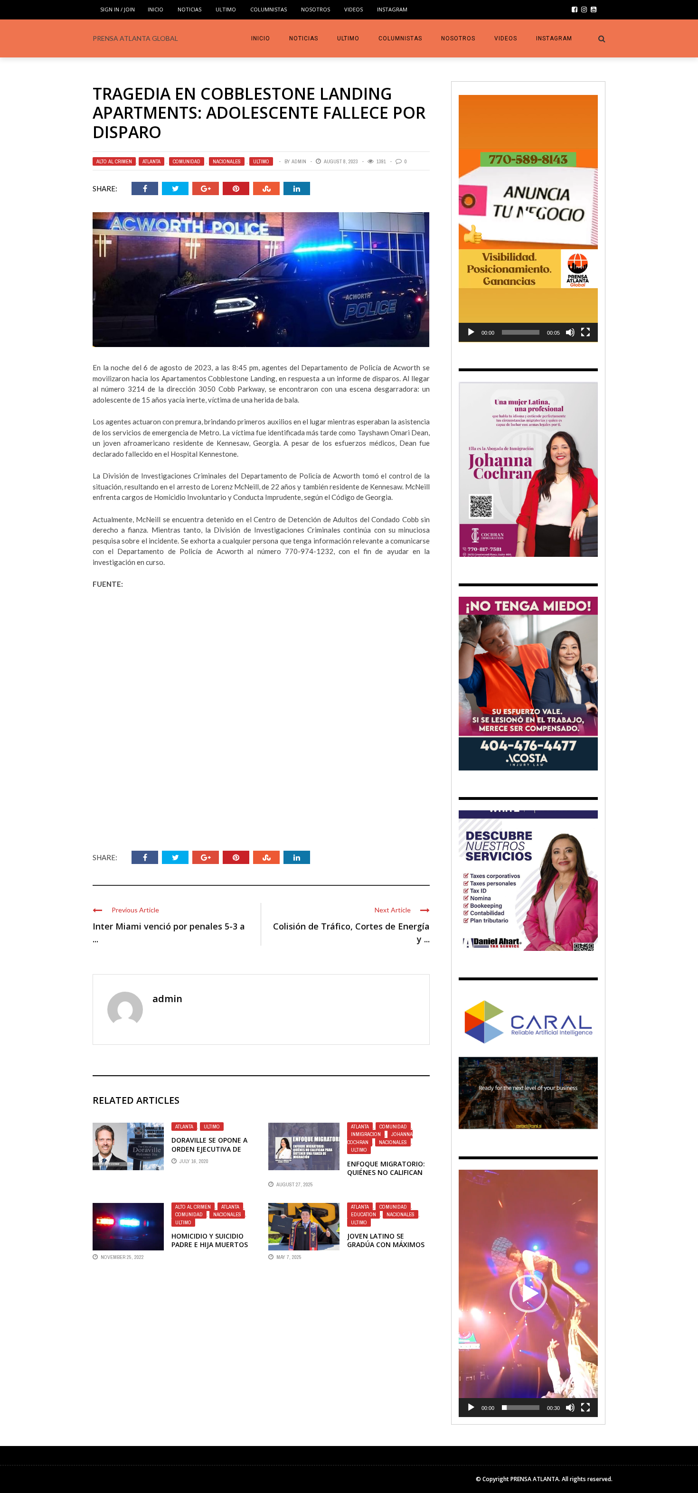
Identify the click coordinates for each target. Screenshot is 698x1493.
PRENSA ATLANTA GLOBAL (135, 38)
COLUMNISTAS (268, 9)
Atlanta (151, 161)
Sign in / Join (117, 9)
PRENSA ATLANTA (534, 1479)
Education (363, 1214)
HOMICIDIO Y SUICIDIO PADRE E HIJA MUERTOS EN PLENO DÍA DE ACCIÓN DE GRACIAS (212, 1249)
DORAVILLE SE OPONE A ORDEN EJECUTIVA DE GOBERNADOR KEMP (209, 1149)
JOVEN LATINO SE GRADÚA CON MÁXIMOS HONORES (385, 1244)
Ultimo (226, 9)
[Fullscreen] (585, 332)
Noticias (189, 9)
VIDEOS (353, 9)
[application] (528, 218)
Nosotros (315, 9)
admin (299, 161)
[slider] (520, 332)
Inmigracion (366, 1134)
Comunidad (186, 161)
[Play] (471, 332)
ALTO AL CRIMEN (114, 161)
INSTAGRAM (392, 9)
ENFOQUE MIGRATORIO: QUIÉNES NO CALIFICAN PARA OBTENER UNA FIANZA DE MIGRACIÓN (386, 1176)
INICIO (155, 9)
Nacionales (227, 161)
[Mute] (570, 332)
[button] (528, 218)
